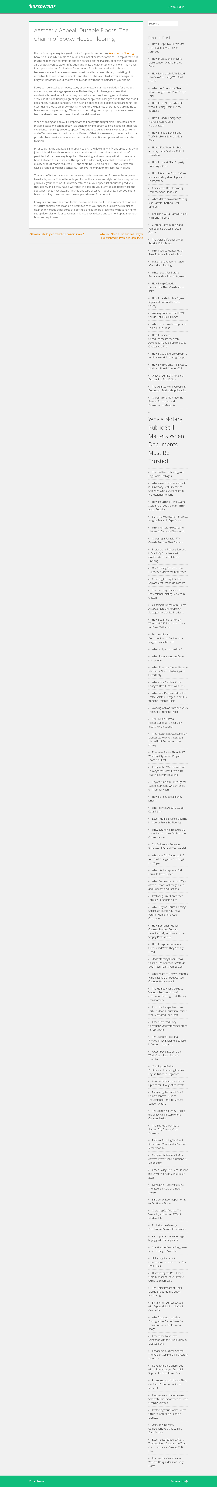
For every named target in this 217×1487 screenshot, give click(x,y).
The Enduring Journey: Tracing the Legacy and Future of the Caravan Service (166, 1114)
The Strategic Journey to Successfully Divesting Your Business (163, 1129)
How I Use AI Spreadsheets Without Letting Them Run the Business (165, 106)
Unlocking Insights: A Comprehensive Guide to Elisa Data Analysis (165, 1428)
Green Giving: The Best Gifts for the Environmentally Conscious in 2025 (168, 1173)
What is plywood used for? (167, 649)
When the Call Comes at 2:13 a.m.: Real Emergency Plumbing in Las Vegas (166, 859)
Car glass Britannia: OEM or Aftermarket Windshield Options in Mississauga (167, 1159)
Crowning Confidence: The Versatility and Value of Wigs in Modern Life (165, 1214)
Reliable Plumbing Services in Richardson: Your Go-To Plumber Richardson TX (167, 1144)
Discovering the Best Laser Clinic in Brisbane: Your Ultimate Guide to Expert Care (166, 1276)
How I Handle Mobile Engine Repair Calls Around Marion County (166, 302)
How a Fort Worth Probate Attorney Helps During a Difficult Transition (166, 151)
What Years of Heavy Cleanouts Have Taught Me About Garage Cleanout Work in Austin (168, 977)
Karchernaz (42, 6)
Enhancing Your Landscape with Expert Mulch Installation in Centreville (166, 1306)
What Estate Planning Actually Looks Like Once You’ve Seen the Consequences (167, 833)
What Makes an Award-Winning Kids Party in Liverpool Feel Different (167, 202)
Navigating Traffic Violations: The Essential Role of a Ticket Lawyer (166, 1188)
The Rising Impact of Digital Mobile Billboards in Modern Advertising (165, 1291)
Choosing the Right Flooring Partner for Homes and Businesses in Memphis (165, 401)
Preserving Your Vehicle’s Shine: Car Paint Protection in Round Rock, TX (167, 1384)
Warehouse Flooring (121, 53)
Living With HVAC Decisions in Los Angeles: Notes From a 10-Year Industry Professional (166, 771)
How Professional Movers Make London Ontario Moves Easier (165, 62)
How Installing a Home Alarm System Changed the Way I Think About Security (166, 505)
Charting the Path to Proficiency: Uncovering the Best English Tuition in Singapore (166, 1070)
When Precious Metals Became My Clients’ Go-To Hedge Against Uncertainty (168, 671)
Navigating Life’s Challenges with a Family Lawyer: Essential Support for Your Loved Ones (165, 1369)
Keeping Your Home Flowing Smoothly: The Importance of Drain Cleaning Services (168, 1399)
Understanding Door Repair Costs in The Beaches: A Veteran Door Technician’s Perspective (166, 962)
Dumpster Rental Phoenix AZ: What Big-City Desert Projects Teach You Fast (166, 756)
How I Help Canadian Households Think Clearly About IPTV (166, 287)
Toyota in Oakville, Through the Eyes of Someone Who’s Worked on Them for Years (167, 785)
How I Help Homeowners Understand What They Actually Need (165, 948)
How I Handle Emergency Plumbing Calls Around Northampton (164, 121)
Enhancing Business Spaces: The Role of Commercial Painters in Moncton (168, 1354)
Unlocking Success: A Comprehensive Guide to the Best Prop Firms (167, 1262)
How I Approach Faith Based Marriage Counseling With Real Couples (166, 77)
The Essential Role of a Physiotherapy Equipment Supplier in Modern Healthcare (167, 1040)
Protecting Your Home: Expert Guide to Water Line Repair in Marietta (167, 1413)
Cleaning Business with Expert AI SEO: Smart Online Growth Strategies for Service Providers (167, 608)
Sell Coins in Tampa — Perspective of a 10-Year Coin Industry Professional (165, 722)
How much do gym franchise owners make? (58, 234)
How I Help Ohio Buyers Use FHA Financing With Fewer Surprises (166, 47)
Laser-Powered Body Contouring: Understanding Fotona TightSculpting (167, 1025)
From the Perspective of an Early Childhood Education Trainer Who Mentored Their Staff (167, 1011)
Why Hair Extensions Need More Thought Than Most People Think (167, 92)
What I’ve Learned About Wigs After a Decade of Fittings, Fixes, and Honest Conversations (167, 885)
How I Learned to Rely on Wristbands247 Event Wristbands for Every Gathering (167, 623)
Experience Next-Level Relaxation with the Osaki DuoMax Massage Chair (167, 1339)
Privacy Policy (176, 6)
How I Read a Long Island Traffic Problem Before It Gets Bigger (165, 136)
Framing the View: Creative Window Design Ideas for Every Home (165, 1462)
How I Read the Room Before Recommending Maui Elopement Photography (167, 177)
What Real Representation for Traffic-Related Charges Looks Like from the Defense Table (168, 697)
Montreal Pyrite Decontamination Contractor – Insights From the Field (165, 638)
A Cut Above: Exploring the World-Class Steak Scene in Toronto (165, 1055)
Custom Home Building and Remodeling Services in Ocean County (165, 228)
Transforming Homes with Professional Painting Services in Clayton (166, 593)
